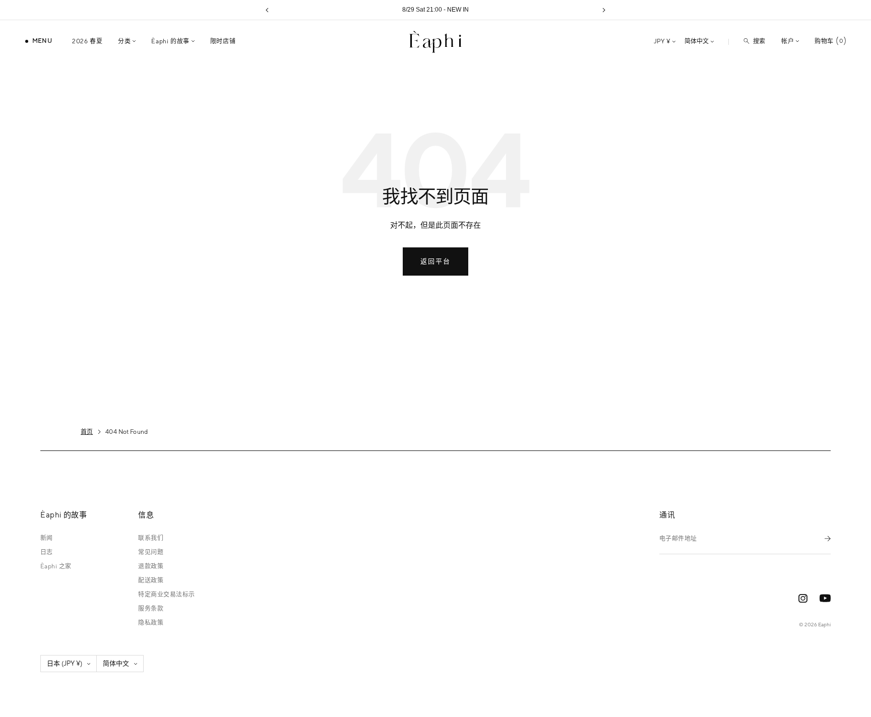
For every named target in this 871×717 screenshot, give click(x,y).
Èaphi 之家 (56, 566)
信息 (146, 515)
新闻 (46, 538)
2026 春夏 (87, 41)
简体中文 (697, 41)
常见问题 (150, 552)
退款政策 (150, 566)
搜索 (759, 41)
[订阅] (828, 538)
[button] (267, 10)
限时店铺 (222, 41)
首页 (87, 431)
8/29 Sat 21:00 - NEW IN (435, 9)
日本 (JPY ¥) (64, 663)
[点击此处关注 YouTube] (825, 598)
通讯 (667, 515)
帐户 (787, 41)
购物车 (829, 41)
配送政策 (150, 580)
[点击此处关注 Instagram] (802, 598)
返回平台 (435, 261)
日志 (46, 552)
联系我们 (150, 538)
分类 (124, 41)
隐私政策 (150, 622)
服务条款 (150, 608)
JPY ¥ (662, 41)
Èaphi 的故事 (170, 41)
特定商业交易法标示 (166, 594)
